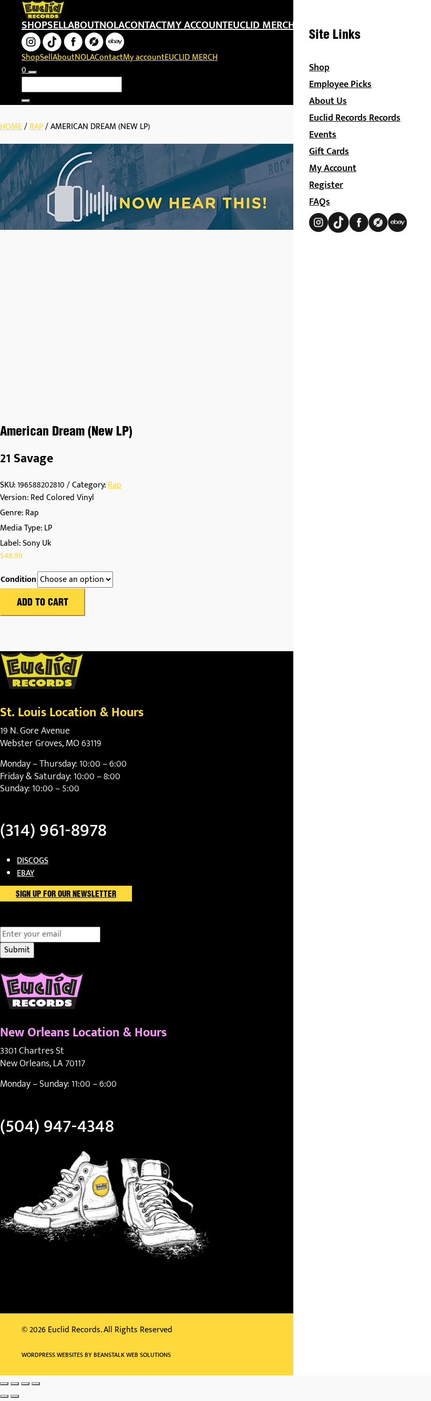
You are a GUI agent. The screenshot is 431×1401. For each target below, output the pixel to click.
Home (11, 127)
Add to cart (42, 603)
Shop (34, 25)
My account (197, 25)
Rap (36, 127)
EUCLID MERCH (261, 25)
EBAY (25, 873)
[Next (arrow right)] (15, 1396)
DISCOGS (32, 861)
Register (326, 185)
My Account (332, 168)
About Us (328, 101)
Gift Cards (329, 152)
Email (28, 920)
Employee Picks (340, 84)
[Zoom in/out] (4, 1383)
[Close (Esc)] (36, 1383)
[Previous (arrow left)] (4, 1396)
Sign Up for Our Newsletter (66, 894)
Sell (57, 25)
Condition (18, 580)
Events (322, 135)
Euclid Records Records (355, 118)
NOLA (112, 25)
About (83, 25)
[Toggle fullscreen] (15, 1383)
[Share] (25, 1383)
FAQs (319, 202)
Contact (146, 25)
